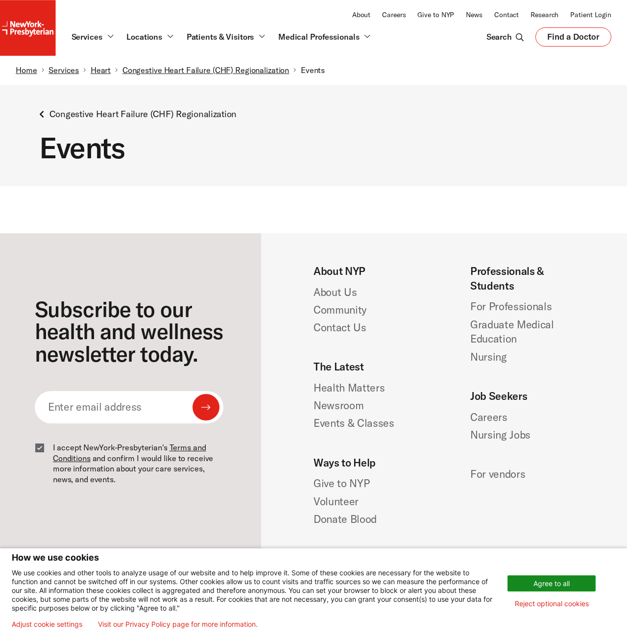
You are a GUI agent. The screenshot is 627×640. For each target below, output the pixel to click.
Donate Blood (345, 519)
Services (63, 70)
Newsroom (338, 405)
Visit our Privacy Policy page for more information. (178, 624)
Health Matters (349, 387)
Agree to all (551, 583)
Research (544, 14)
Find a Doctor (573, 38)
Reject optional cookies (552, 603)
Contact (506, 14)
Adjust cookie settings (47, 624)
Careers (394, 14)
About (361, 14)
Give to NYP (435, 14)
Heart (101, 70)
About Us (335, 292)
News (474, 14)
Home (26, 70)
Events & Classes (354, 423)
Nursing (488, 357)
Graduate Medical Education (512, 332)
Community (340, 310)
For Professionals (511, 306)
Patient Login (590, 14)
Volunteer (336, 501)
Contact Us (340, 327)
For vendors (497, 474)
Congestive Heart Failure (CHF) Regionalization (205, 70)
